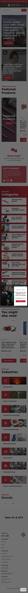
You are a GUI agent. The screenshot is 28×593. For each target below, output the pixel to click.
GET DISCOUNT (20, 301)
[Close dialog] (26, 287)
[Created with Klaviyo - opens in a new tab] (14, 306)
